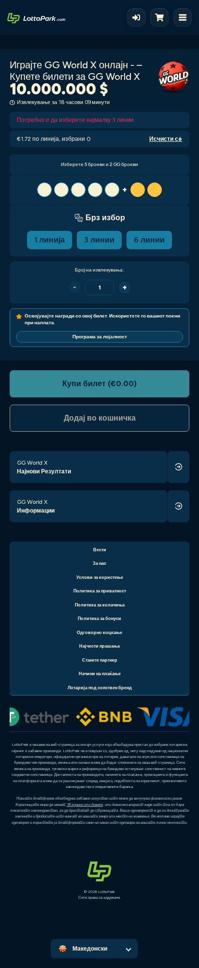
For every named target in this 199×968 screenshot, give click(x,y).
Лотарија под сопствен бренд (100, 687)
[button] (99, 189)
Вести (99, 549)
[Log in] (136, 17)
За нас (99, 563)
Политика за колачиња (100, 604)
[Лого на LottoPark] (36, 17)
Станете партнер (99, 660)
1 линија (49, 239)
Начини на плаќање (100, 673)
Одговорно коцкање (99, 632)
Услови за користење (99, 577)
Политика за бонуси (99, 618)
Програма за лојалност (99, 336)
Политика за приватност (99, 590)
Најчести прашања (99, 646)
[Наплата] (161, 17)
